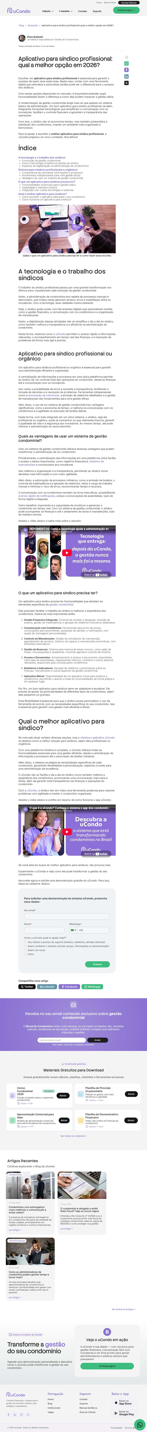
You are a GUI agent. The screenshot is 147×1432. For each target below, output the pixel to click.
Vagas (51, 1412)
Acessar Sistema (128, 3)
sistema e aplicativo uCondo (97, 737)
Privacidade (116, 1428)
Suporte (97, 11)
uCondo (60, 334)
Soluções (33, 25)
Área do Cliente (110, 2)
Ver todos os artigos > (123, 1309)
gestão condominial (61, 604)
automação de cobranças (43, 395)
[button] (48, 11)
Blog (21, 25)
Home (51, 1399)
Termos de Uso (132, 1428)
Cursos (99, 2)
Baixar (63, 1095)
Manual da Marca (88, 1408)
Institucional (54, 1408)
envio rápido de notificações (38, 495)
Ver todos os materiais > (74, 1136)
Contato (82, 11)
